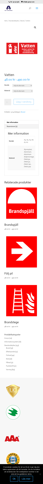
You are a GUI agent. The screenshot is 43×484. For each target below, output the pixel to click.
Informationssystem (11, 342)
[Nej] (40, 474)
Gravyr (6, 338)
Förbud (8, 355)
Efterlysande (10, 352)
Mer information (12, 122)
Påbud (8, 362)
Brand (22, 21)
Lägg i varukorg (23, 101)
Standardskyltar (14, 21)
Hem (5, 21)
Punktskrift (10, 366)
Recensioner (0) (12, 126)
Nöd (7, 359)
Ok (14, 478)
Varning (8, 369)
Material (7, 90)
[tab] (21, 122)
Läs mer (26, 478)
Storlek (6, 85)
